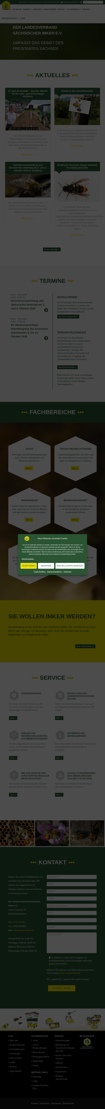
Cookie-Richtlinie (40, 572)
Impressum (67, 572)
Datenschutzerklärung (54, 572)
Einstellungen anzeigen (70, 566)
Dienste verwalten (28, 559)
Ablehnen (46, 566)
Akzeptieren (28, 566)
